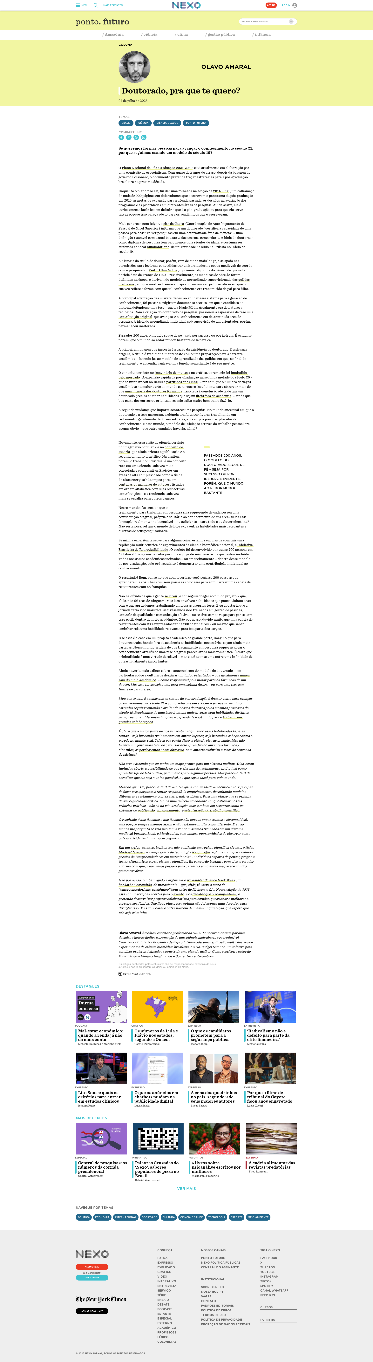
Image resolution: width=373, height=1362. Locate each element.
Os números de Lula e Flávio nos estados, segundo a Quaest (156, 1035)
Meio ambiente (258, 1217)
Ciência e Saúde (167, 123)
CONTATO (208, 1301)
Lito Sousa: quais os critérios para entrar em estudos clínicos (99, 1097)
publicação (146, 810)
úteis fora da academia (213, 396)
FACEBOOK (268, 1258)
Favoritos (196, 1157)
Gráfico (137, 1025)
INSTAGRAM (269, 1276)
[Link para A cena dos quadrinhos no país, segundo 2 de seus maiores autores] (213, 1068)
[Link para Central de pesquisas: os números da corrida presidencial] (101, 1139)
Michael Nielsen (132, 852)
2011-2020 (221, 191)
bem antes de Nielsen (188, 889)
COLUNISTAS (166, 1341)
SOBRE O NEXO (212, 1287)
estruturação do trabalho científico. (212, 810)
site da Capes (173, 224)
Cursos (266, 1307)
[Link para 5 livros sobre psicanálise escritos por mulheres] (214, 1139)
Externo (252, 1157)
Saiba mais (145, 974)
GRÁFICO (164, 1272)
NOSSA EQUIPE (212, 1291)
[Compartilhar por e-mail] (136, 137)
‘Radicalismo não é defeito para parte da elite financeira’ (268, 1035)
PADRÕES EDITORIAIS (217, 1305)
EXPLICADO (166, 1267)
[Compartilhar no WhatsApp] (143, 137)
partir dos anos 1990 (182, 382)
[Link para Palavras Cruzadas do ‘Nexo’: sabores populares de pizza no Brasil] (158, 1139)
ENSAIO (163, 1299)
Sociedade (149, 1217)
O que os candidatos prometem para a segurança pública (211, 1035)
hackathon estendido (135, 885)
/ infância (261, 34)
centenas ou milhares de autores (144, 484)
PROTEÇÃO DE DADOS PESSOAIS (225, 1324)
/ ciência (149, 34)
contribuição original (135, 317)
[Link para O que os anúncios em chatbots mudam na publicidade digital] (157, 1068)
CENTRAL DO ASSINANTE (220, 1267)
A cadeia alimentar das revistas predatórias (272, 1165)
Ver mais (186, 1189)
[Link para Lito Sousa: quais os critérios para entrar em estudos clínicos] (101, 1068)
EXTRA (162, 1258)
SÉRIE (161, 1295)
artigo (135, 847)
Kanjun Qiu (201, 852)
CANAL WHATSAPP (274, 1290)
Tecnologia (216, 1217)
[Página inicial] (186, 5)
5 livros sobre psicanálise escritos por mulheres (216, 1167)
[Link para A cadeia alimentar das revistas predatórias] (271, 1139)
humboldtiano (158, 247)
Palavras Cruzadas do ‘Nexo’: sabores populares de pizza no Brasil (157, 1169)
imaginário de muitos (171, 373)
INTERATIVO (166, 1281)
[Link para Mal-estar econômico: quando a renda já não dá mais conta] (101, 1007)
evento (178, 894)
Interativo (139, 1157)
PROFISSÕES (166, 1332)
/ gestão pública (220, 34)
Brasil (126, 123)
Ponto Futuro (196, 123)
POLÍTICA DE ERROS (216, 1310)
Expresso (194, 1025)
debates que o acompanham (214, 894)
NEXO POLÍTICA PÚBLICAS (220, 1262)
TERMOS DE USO (213, 1315)
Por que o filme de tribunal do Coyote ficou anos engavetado (269, 1097)
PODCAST (164, 1309)
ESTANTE (164, 1313)
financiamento (168, 810)
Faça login (92, 1277)
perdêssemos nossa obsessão (161, 750)
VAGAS (206, 1296)
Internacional (126, 1217)
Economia (102, 1217)
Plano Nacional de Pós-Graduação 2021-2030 (157, 168)
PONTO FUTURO (213, 1258)
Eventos (267, 1320)
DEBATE (163, 1304)
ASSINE (271, 5)
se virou (171, 596)
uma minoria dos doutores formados (153, 391)
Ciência (143, 123)
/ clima (181, 34)
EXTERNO (164, 1323)
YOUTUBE (267, 1272)
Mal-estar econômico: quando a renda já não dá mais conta (100, 1035)
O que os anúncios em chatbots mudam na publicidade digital (156, 1097)
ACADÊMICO (166, 1327)
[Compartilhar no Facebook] (121, 137)
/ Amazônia (113, 34)
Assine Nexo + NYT (92, 1311)
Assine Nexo (92, 1267)
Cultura (169, 1217)
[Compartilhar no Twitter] (129, 137)
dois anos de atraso (201, 172)
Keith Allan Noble (163, 270)
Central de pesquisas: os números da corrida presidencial (102, 1167)
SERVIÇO (164, 1290)
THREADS (267, 1267)
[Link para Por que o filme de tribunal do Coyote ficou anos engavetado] (270, 1068)
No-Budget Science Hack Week (211, 880)
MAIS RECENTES (113, 5)
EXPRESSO (165, 1262)
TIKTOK (265, 1281)
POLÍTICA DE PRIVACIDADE (221, 1319)
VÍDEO (162, 1276)
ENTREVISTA (166, 1286)
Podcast (81, 1025)
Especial (81, 1157)
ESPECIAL (164, 1318)
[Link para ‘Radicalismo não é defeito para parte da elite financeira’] (270, 1007)
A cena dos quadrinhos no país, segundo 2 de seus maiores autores (214, 1097)
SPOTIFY (266, 1286)
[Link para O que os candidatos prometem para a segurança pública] (213, 1007)
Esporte (236, 1217)
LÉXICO (162, 1337)
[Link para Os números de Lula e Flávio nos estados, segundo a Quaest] (157, 1007)
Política (84, 1217)
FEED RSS (267, 1295)
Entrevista (252, 1025)
